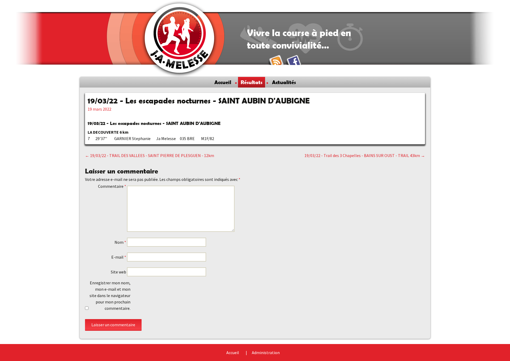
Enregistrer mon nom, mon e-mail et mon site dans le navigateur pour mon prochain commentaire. (110, 295)
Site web (118, 272)
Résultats (251, 82)
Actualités (284, 82)
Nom (120, 242)
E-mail (118, 257)
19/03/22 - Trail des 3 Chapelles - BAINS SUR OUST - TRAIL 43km (364, 155)
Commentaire (112, 186)
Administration (266, 352)
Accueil (222, 82)
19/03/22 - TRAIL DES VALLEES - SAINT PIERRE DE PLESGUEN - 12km (149, 155)
